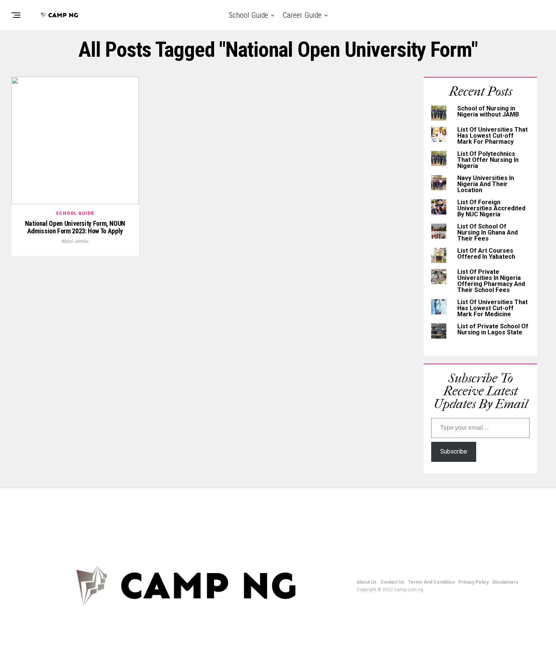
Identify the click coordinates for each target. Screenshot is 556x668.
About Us (367, 582)
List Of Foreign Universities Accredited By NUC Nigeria (491, 208)
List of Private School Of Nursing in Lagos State (492, 329)
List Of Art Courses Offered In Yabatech (486, 253)
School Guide (248, 15)
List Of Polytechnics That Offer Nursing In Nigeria (488, 159)
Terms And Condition (431, 582)
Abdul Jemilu (75, 241)
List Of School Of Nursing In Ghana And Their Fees (487, 232)
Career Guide (302, 15)
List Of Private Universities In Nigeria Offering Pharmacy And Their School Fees (491, 281)
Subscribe (453, 451)
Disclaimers (505, 582)
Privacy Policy (473, 582)
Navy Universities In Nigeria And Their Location (485, 184)
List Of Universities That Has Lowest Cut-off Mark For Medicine (492, 308)
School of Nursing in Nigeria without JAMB (488, 111)
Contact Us (392, 582)
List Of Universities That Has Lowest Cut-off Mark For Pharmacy (492, 135)
